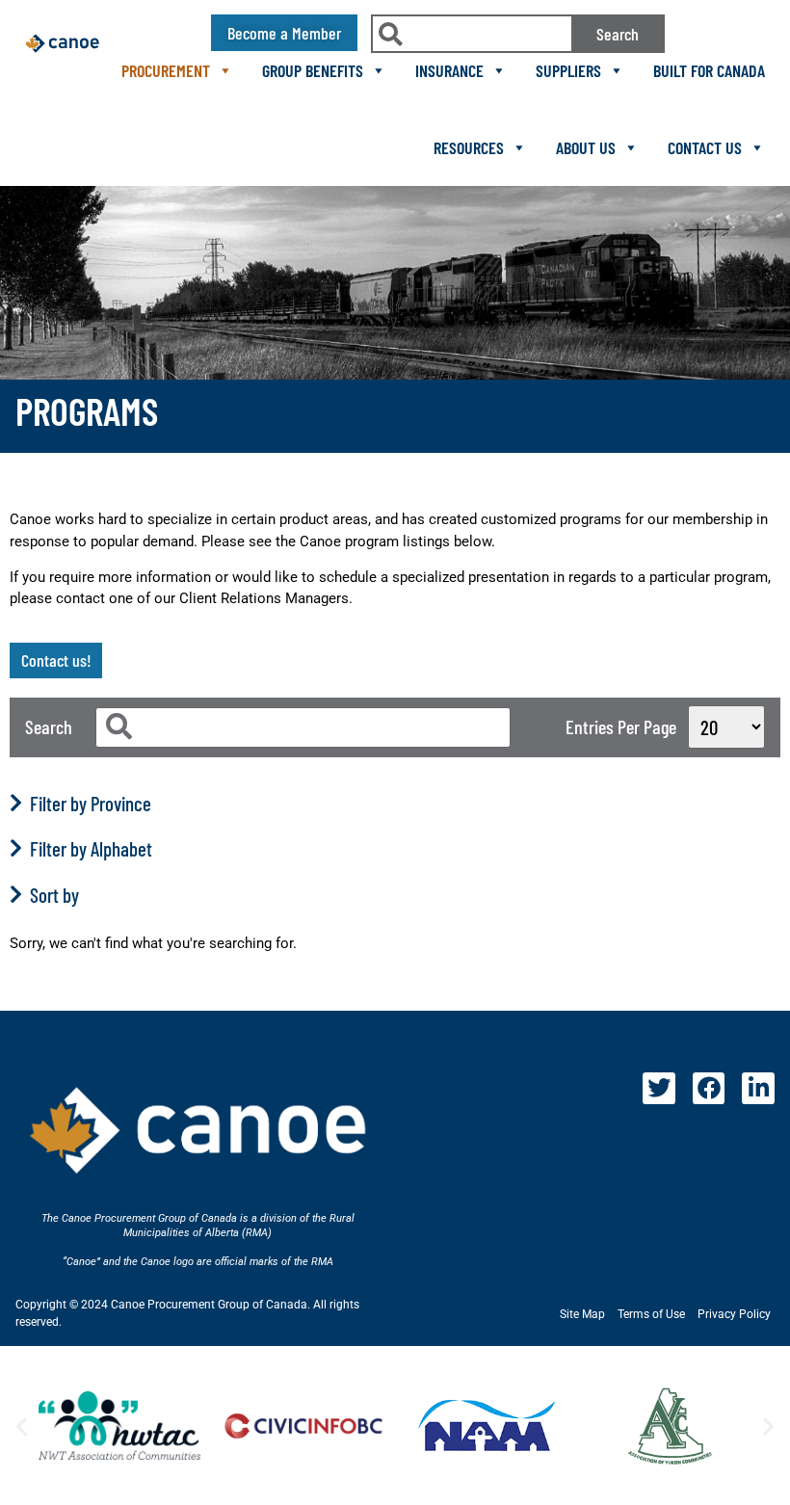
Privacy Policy (734, 1314)
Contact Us (705, 147)
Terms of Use (651, 1314)
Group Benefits (312, 70)
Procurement (165, 70)
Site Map (582, 1314)
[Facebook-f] (709, 1088)
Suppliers (568, 70)
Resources (469, 147)
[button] (22, 1425)
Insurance (449, 70)
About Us (586, 147)
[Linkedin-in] (758, 1088)
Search (617, 33)
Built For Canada (709, 70)
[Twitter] (659, 1088)
